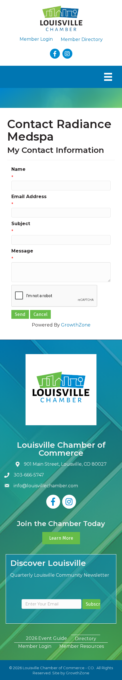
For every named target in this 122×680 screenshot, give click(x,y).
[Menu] (108, 77)
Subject (20, 223)
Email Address (29, 196)
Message (22, 251)
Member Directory (82, 39)
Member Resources (81, 646)
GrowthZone (76, 325)
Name (18, 169)
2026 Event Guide (46, 638)
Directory (85, 638)
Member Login (36, 39)
